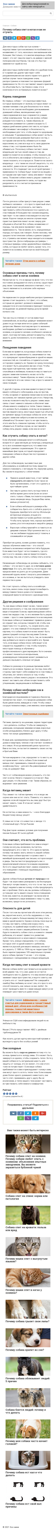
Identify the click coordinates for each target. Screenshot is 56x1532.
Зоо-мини (9, 4)
